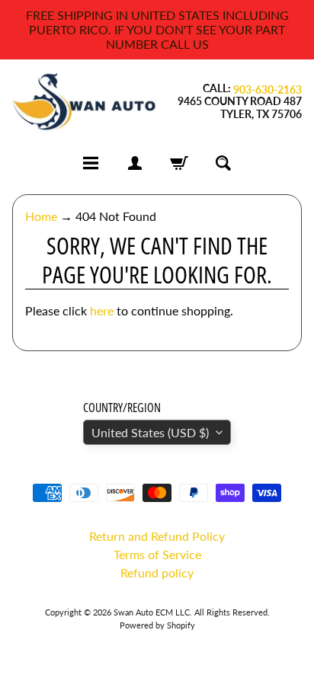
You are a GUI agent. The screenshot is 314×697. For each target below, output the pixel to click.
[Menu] (91, 163)
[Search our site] (223, 163)
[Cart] (179, 163)
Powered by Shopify (157, 625)
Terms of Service (157, 554)
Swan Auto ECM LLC (152, 612)
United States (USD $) (150, 432)
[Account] (135, 163)
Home (41, 216)
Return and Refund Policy (157, 536)
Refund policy (157, 572)
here (102, 310)
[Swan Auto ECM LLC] (84, 102)
